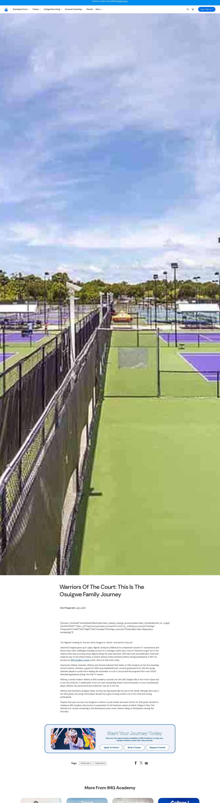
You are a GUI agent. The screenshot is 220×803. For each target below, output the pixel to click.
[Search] (187, 9)
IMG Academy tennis (80, 660)
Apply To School (111, 747)
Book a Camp (134, 747)
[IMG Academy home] (7, 9)
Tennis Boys (100, 763)
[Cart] (192, 9)
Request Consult (157, 747)
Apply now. (135, 3)
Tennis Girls (85, 763)
